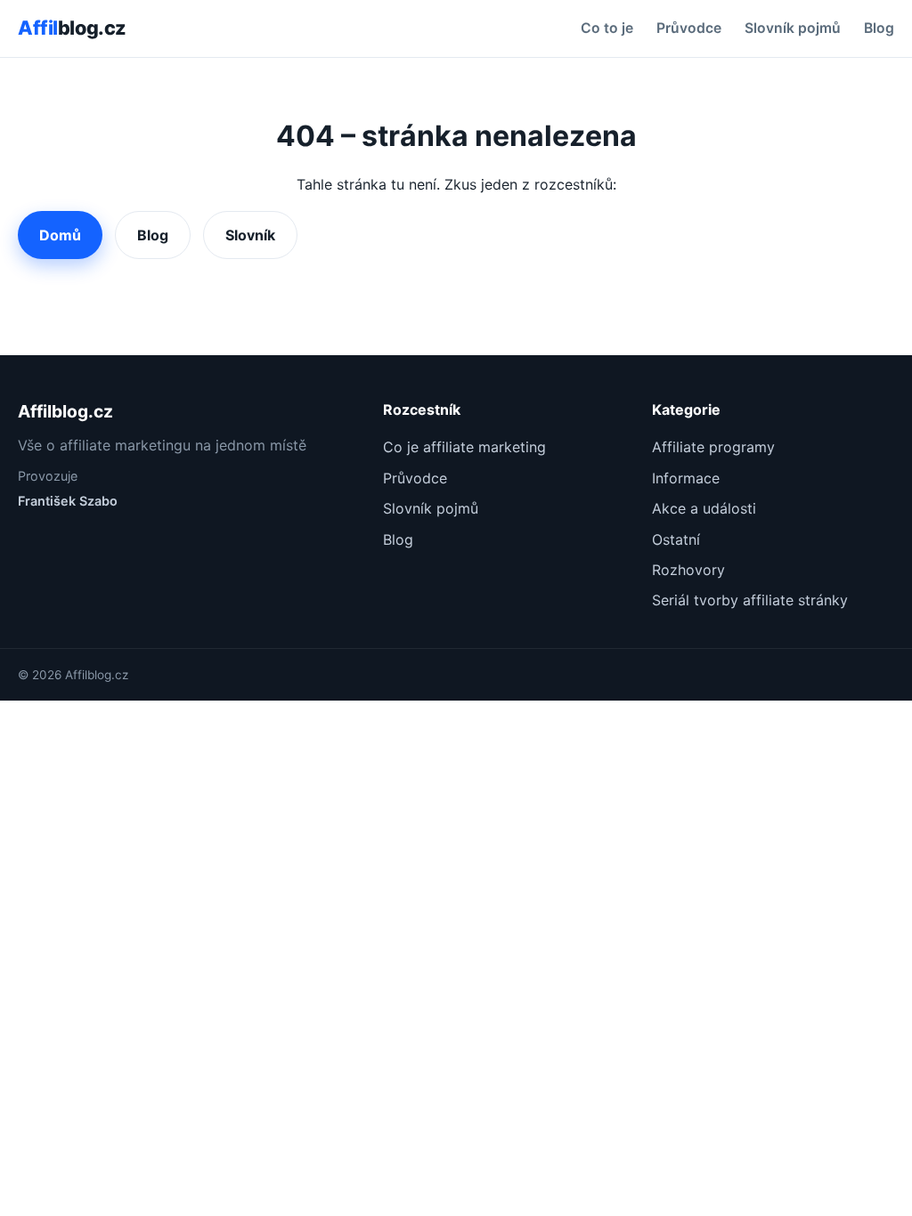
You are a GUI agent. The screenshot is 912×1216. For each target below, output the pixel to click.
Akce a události (704, 508)
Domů (60, 235)
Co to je (607, 28)
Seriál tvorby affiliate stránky (750, 600)
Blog (879, 28)
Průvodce (688, 28)
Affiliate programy (713, 447)
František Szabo (68, 500)
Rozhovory (688, 570)
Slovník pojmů (793, 28)
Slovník (250, 235)
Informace (686, 478)
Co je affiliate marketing (464, 447)
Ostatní (676, 539)
